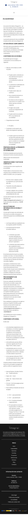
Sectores (14, 451)
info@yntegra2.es (14, 487)
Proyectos (14, 455)
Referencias (14, 457)
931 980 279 (14, 482)
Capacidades (14, 448)
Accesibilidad (14, 499)
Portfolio (14, 453)
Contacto (14, 464)
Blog (14, 462)
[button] (14, 12)
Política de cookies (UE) (14, 502)
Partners (14, 460)
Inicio (14, 446)
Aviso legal (14, 495)
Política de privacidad (14, 497)
